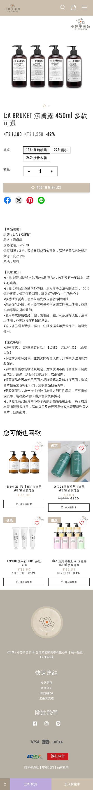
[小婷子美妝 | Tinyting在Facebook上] (35, 725)
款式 (6, 150)
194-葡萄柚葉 (36, 150)
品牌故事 (63, 767)
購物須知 (46, 688)
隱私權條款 (31, 767)
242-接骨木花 (36, 158)
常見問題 (46, 682)
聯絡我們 (48, 767)
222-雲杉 (61, 150)
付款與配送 (46, 693)
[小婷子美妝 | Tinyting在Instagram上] (46, 725)
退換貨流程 (46, 698)
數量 (6, 169)
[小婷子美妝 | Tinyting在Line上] (58, 725)
